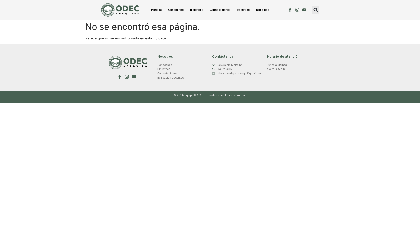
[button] (315, 10)
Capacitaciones (220, 9)
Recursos (243, 9)
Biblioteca (196, 9)
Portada (156, 9)
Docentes (262, 9)
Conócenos (176, 9)
